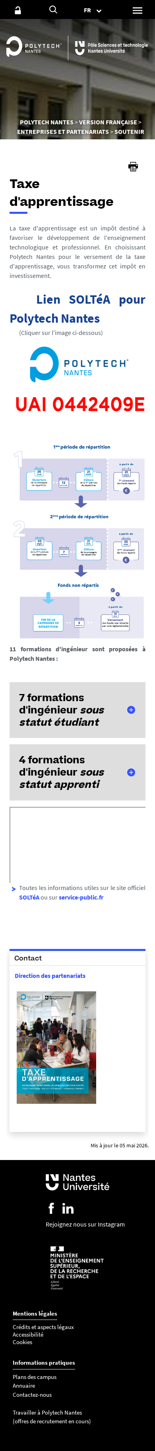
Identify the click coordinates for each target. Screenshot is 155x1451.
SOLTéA (29, 897)
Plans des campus (34, 1377)
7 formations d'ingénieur (61, 710)
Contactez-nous (32, 1394)
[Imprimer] (133, 166)
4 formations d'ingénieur (61, 772)
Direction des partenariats (50, 975)
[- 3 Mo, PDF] (56, 1103)
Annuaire (24, 1385)
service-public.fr (81, 897)
